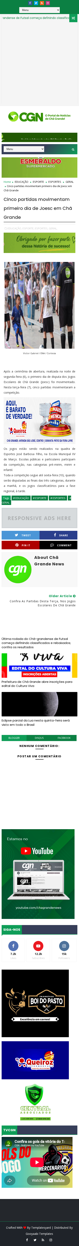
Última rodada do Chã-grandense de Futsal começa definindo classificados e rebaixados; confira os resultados (36, 643)
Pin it (26, 545)
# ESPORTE (39, 498)
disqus (39, 738)
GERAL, (53, 228)
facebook (64, 738)
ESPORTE (38, 182)
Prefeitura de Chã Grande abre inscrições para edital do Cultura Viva (37, 684)
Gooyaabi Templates (39, 1234)
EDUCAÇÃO (21, 182)
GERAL (70, 182)
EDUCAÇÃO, (15, 228)
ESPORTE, (28, 228)
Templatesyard (41, 1228)
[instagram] (48, 3)
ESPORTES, (41, 228)
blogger (14, 738)
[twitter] (36, 3)
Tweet (26, 535)
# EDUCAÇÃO (21, 498)
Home (7, 182)
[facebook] (30, 3)
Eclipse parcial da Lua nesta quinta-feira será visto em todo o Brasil (36, 722)
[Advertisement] (39, 64)
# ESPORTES (57, 498)
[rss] (42, 3)
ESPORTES (54, 182)
